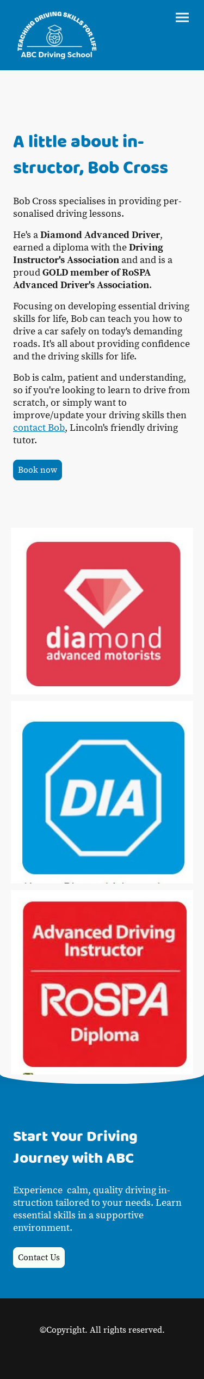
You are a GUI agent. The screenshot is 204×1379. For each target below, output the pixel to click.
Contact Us (39, 1257)
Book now (37, 470)
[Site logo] (55, 35)
